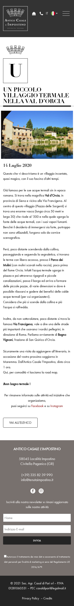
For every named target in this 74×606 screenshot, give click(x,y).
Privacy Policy (30, 598)
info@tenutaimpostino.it (37, 479)
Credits (47, 598)
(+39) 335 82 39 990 (37, 474)
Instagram (56, 406)
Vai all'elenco (20, 422)
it (47, 13)
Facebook (37, 406)
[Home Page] (15, 18)
